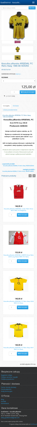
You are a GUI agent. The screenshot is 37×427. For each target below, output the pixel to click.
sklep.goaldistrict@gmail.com (10, 418)
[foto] (17, 42)
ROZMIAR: (4, 77)
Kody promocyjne (6, 391)
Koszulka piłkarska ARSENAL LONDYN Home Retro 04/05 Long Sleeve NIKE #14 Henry (19, 256)
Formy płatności (6, 389)
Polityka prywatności (7, 379)
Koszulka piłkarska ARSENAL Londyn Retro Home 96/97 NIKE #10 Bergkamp (18, 209)
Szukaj (32, 8)
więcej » (18, 74)
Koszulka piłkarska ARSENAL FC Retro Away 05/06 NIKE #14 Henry (19, 302)
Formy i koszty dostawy (8, 387)
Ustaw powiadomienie (10, 110)
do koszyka (23, 215)
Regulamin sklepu (6, 375)
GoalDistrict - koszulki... (10, 2)
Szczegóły (6, 106)
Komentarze (5, 403)
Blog (2, 399)
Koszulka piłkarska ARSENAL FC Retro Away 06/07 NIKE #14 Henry (19, 348)
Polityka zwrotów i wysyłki (9, 377)
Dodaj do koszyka (28, 92)
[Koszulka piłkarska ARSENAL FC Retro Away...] (18, 25)
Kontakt (3, 401)
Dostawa (16, 106)
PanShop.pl (34, 424)
